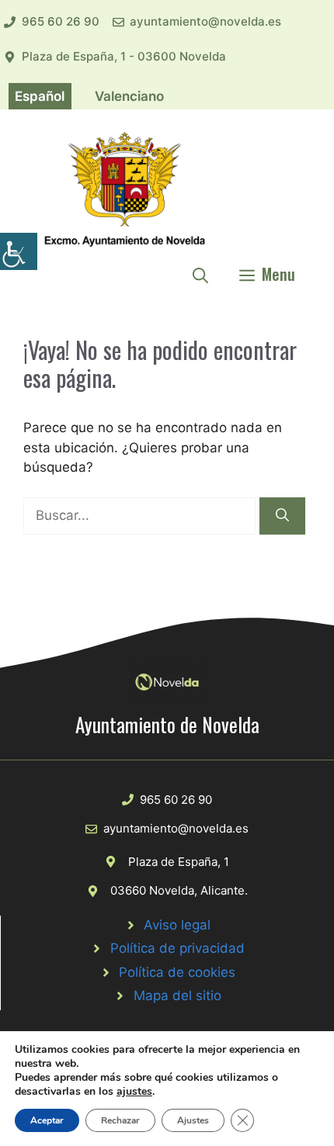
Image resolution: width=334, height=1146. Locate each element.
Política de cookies (177, 972)
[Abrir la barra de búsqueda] (200, 274)
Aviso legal (177, 925)
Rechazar (120, 1120)
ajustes (134, 1092)
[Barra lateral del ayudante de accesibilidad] (18, 251)
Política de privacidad (177, 948)
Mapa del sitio (177, 995)
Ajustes (193, 1120)
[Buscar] (282, 516)
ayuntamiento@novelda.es (205, 21)
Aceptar (47, 1120)
